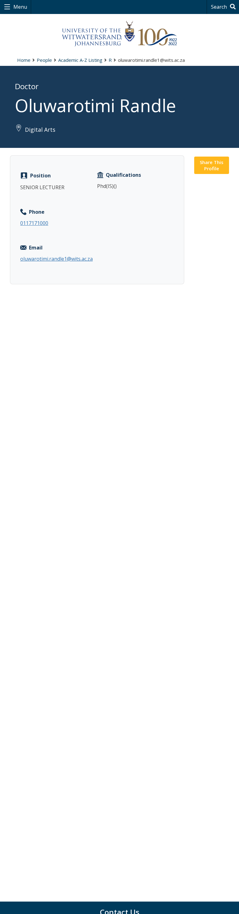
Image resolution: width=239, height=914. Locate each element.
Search (219, 6)
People (44, 60)
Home (23, 60)
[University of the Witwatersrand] (119, 34)
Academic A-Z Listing (80, 60)
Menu (19, 6)
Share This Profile (211, 165)
